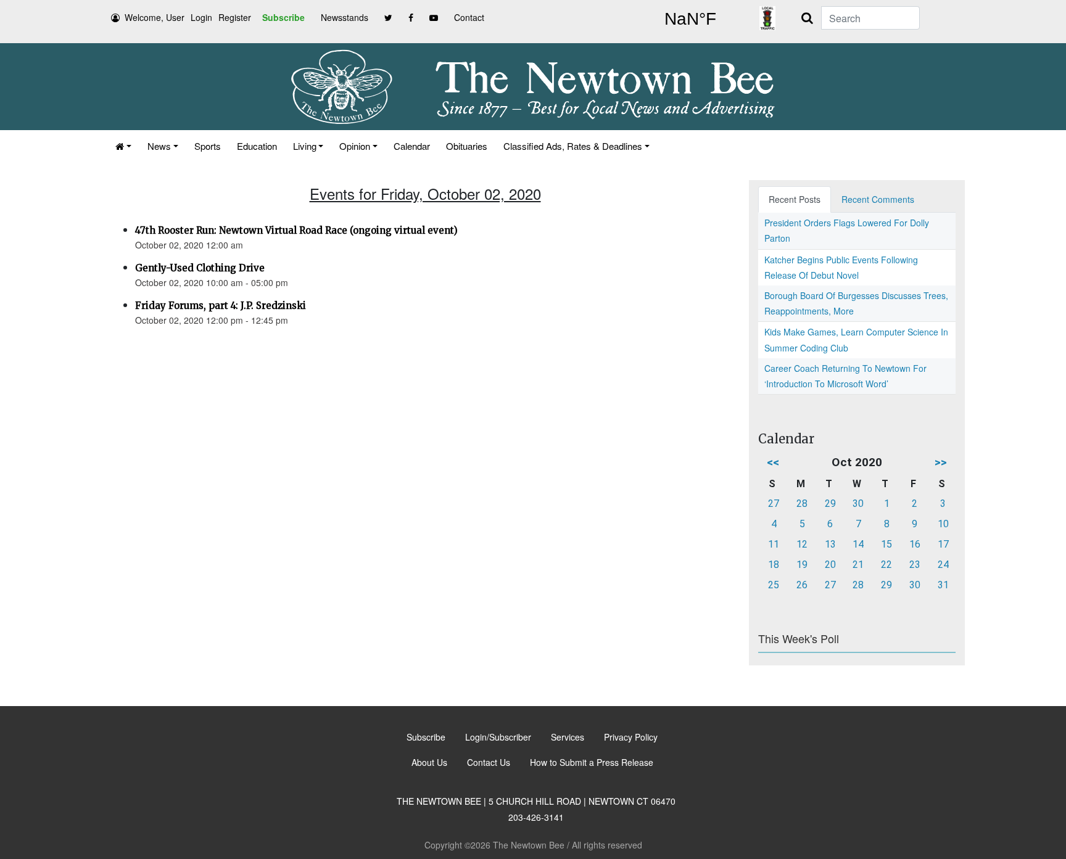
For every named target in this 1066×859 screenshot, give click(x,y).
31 (943, 585)
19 (802, 564)
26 (802, 585)
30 (858, 503)
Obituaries (466, 145)
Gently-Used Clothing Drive (200, 268)
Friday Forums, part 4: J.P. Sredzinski (220, 305)
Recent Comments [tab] (877, 199)
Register (234, 17)
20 (830, 564)
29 (830, 503)
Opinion (354, 145)
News (159, 145)
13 (830, 544)
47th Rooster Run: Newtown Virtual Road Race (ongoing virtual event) (296, 230)
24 (943, 564)
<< (773, 462)
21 (858, 564)
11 (773, 544)
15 (886, 544)
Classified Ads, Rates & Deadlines (572, 145)
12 (802, 544)
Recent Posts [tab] (794, 199)
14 (858, 544)
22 (886, 564)
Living (304, 145)
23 (914, 564)
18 (773, 564)
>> (941, 462)
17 (943, 544)
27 (773, 503)
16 (914, 544)
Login (201, 17)
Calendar (412, 145)
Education (257, 145)
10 (943, 524)
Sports (207, 145)
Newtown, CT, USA (690, 19)
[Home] (123, 146)
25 (773, 585)
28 (802, 503)
